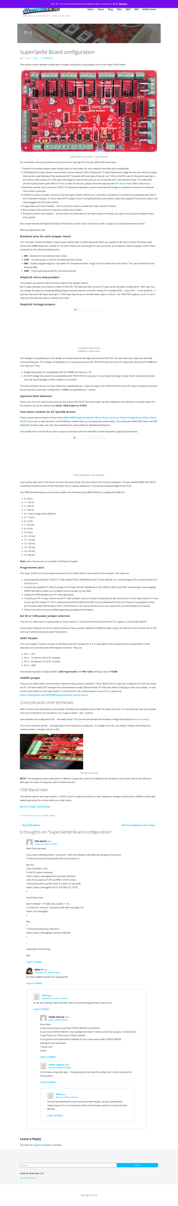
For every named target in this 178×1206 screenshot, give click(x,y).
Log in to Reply (34, 961)
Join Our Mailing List (28, 1177)
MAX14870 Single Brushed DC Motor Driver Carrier (91, 417)
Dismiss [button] (123, 3)
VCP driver (120, 183)
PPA (137, 9)
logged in (38, 1145)
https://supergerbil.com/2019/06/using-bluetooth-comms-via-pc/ (54, 695)
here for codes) (141, 719)
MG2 (119, 9)
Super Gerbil (49, 815)
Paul (35, 58)
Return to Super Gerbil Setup (35, 806)
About (101, 9)
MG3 (128, 9)
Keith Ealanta (56, 1064)
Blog (110, 9)
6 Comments (47, 58)
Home (90, 9)
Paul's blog (36, 815)
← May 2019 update (30, 825)
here (115, 579)
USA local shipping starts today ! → (140, 825)
